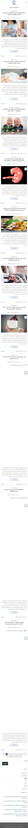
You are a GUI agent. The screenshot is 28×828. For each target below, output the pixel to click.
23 (10, 756)
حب (26, 780)
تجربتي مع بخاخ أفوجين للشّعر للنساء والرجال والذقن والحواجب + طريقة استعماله (15, 810)
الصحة (16, 56)
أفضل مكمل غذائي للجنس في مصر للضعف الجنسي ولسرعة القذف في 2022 (14, 209)
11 (20, 756)
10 (3, 754)
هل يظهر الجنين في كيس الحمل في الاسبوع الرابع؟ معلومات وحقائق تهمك (14, 159)
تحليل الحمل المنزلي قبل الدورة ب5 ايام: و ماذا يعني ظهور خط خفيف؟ (14, 13)
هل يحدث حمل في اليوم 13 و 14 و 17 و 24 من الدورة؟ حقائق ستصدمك (14, 308)
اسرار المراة (20, 56)
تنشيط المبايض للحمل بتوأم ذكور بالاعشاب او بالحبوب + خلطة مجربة (14, 109)
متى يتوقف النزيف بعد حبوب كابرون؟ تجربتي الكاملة (14, 490)
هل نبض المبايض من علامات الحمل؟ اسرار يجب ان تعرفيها (14, 357)
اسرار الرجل (17, 107)
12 (16, 756)
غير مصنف (24, 788)
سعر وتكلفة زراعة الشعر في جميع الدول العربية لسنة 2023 (15, 801)
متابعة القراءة (14, 51)
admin (8, 17)
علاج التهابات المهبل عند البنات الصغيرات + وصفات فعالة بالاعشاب (14, 62)
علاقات (25, 786)
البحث (26, 760)
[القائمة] (26, 2)
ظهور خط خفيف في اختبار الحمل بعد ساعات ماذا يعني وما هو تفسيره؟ (14, 623)
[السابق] (25, 754)
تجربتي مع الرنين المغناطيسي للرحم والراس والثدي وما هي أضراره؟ (15, 806)
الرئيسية (24, 824)
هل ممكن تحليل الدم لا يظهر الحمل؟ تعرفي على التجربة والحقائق (14, 259)
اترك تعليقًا (3, 56)
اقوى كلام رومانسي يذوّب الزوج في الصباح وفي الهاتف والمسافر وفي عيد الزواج (15, 814)
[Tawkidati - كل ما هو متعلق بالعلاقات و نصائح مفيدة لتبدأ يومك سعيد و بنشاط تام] (14, 2)
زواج (26, 783)
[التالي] (7, 756)
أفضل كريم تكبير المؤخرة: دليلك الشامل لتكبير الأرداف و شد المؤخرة (14, 797)
